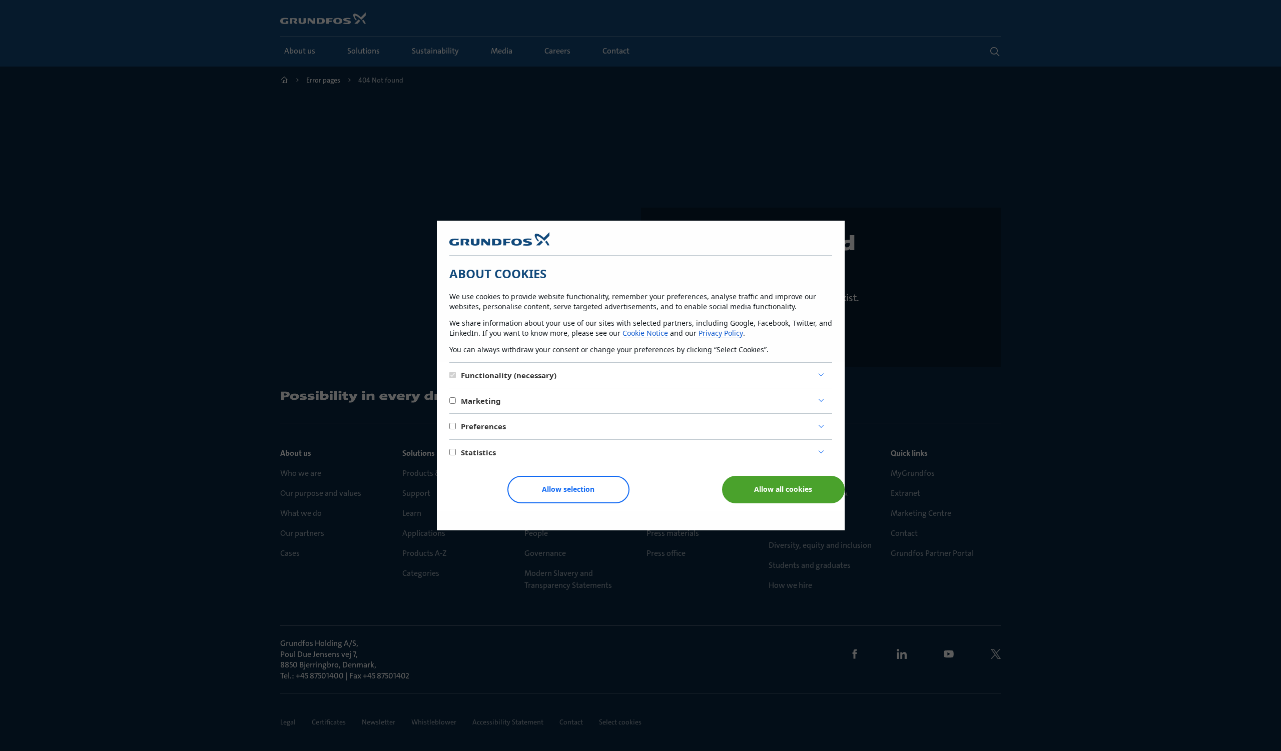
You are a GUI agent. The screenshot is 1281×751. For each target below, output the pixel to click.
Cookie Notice (645, 333)
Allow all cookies (783, 489)
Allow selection (568, 489)
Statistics (478, 452)
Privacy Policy (721, 333)
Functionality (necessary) (508, 375)
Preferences (483, 426)
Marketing (481, 401)
